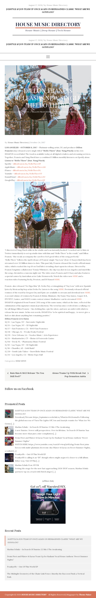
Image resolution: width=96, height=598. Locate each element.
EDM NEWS (21, 361)
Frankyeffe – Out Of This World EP (22, 567)
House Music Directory (57, 5)
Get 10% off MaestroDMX (48, 486)
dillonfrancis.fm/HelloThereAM (31, 167)
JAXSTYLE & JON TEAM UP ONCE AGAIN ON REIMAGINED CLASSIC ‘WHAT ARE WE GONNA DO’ (48, 10)
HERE (75, 276)
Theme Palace (85, 594)
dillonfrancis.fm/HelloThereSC (31, 177)
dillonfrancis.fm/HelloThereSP (27, 164)
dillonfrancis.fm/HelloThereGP (31, 180)
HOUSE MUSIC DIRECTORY (48, 24)
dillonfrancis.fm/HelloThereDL (27, 170)
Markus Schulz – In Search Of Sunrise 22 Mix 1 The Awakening (34, 549)
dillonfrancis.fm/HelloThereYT (28, 173)
